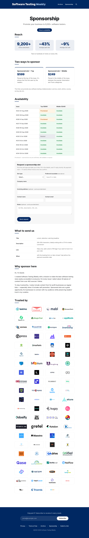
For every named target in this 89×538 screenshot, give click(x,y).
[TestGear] (36, 480)
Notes (28, 204)
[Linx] (36, 372)
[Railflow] (67, 462)
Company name (22, 181)
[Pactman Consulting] (67, 444)
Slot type (19, 173)
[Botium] (36, 363)
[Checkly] (52, 345)
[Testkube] (52, 480)
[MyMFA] (52, 435)
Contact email (49, 196)
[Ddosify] (21, 417)
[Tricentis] (36, 489)
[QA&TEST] (36, 453)
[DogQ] (52, 417)
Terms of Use (33, 526)
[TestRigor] (67, 480)
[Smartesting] (67, 327)
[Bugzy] (52, 408)
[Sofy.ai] (67, 381)
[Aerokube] (21, 363)
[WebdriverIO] (21, 399)
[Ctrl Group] (67, 408)
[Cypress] (21, 336)
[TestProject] (67, 390)
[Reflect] (36, 381)
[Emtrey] (21, 372)
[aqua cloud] (52, 399)
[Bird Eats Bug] (21, 408)
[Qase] (21, 462)
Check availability (44, 30)
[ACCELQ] (36, 399)
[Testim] (36, 354)
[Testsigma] (52, 327)
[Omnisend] (36, 444)
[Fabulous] (67, 417)
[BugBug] (52, 363)
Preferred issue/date (54, 173)
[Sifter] (52, 471)
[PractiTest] (52, 318)
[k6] (52, 336)
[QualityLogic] (52, 462)
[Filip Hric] (21, 426)
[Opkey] (52, 372)
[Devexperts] (67, 336)
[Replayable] (21, 471)
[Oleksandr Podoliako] (21, 444)
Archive (60, 4)
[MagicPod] (36, 318)
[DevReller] (36, 417)
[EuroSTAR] (36, 327)
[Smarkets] (36, 345)
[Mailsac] (36, 309)
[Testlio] (52, 390)
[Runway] (52, 381)
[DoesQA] (36, 336)
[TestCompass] (36, 390)
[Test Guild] (21, 390)
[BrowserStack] (67, 309)
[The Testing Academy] (52, 354)
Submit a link (64, 526)
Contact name (21, 196)
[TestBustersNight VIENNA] (21, 480)
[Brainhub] (36, 408)
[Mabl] (52, 309)
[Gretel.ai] (36, 426)
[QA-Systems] (21, 381)
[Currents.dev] (67, 363)
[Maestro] (36, 435)
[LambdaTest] (67, 345)
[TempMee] (67, 471)
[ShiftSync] (36, 471)
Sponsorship (69, 4)
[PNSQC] (21, 453)
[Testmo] (21, 309)
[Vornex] (21, 327)
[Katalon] (52, 426)
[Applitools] (67, 318)
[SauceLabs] (21, 318)
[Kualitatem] (67, 426)
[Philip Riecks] (67, 372)
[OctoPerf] (67, 435)
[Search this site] (76, 4)
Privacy (22, 526)
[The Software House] (21, 489)
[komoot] (21, 345)
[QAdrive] (52, 453)
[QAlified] (67, 453)
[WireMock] (52, 489)
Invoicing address (31, 189)
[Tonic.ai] (67, 354)
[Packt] (52, 444)
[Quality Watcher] (36, 462)
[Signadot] (21, 354)
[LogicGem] (21, 435)
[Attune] (67, 399)
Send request (24, 219)
